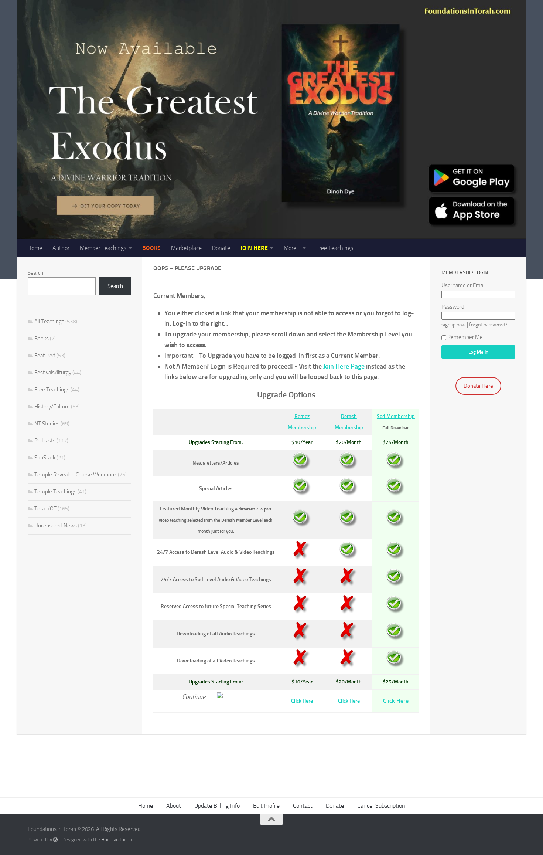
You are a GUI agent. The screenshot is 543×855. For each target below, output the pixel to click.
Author (60, 247)
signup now (453, 325)
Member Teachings (103, 247)
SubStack (44, 457)
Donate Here (478, 386)
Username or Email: (463, 285)
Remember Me (465, 337)
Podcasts (44, 440)
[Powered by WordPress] (55, 839)
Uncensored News (55, 525)
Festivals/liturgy (52, 372)
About (173, 805)
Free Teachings (334, 247)
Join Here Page (344, 366)
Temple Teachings (55, 491)
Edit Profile (266, 805)
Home (34, 247)
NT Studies (46, 423)
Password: (453, 306)
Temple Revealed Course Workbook (75, 474)
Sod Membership (396, 416)
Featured (44, 355)
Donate (221, 247)
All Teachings (49, 321)
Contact (303, 805)
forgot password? (488, 325)
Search (35, 272)
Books (41, 338)
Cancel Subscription (381, 805)
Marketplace (186, 247)
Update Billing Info (217, 805)
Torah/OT (45, 508)
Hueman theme (117, 839)
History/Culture (52, 406)
